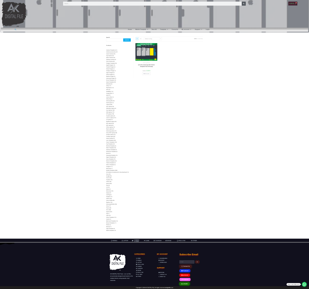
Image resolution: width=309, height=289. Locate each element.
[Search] (244, 4)
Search (108, 37)
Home (130, 29)
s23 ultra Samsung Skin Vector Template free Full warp (146, 65)
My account (185, 29)
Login (208, 29)
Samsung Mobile (146, 62)
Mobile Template (140, 29)
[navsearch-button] (15, 29)
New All (154, 29)
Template (163, 29)
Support (197, 29)
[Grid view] (137, 38)
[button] (142, 29)
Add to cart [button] (146, 73)
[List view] (140, 38)
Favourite (175, 29)
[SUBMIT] (197, 262)
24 (199, 38)
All (202, 38)
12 (197, 38)
